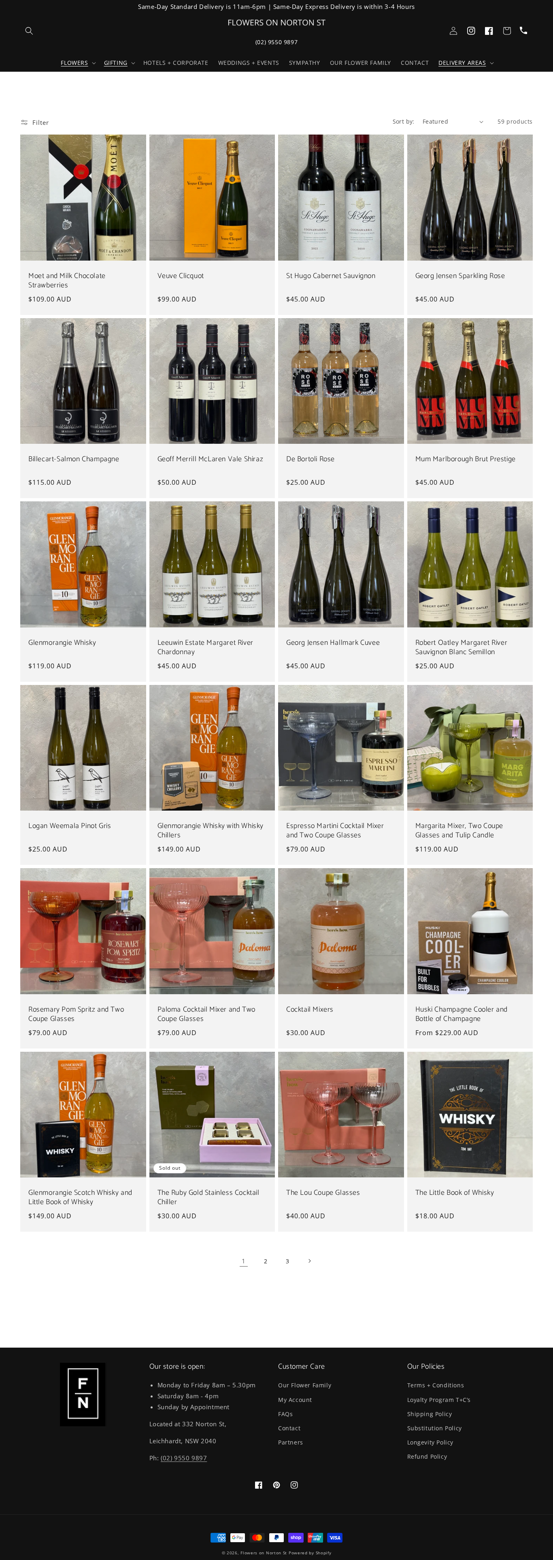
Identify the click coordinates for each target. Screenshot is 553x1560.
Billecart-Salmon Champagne (73, 459)
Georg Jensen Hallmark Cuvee (333, 643)
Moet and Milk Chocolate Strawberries (67, 281)
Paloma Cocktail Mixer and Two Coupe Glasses (206, 1014)
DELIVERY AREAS (462, 62)
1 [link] (244, 1261)
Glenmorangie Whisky (62, 643)
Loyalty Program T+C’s (439, 1400)
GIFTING (116, 62)
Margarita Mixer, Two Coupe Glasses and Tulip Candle (459, 831)
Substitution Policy (434, 1428)
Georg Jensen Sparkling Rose (460, 276)
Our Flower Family (304, 1385)
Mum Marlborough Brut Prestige (465, 459)
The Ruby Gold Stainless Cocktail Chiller (208, 1197)
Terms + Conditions (435, 1385)
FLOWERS (74, 62)
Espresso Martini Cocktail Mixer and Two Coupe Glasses (335, 831)
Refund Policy (427, 1456)
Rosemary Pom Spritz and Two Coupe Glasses (76, 1014)
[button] (77, 62)
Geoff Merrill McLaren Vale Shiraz (210, 459)
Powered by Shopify (310, 1553)
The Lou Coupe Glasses (323, 1193)
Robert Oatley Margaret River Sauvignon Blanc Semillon (461, 647)
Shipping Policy (429, 1414)
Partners (290, 1442)
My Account (295, 1400)
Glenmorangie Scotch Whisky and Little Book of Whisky (80, 1197)
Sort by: (404, 121)
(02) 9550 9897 (276, 42)
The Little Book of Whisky (454, 1193)
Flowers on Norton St (263, 1553)
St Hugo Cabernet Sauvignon (331, 276)
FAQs (285, 1414)
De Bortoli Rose (310, 459)
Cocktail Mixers (310, 1009)
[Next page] (309, 1261)
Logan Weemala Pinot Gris (69, 826)
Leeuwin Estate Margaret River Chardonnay (205, 647)
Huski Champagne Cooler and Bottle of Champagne (461, 1014)
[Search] (29, 31)
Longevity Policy (430, 1442)
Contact (289, 1428)
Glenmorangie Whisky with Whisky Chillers (210, 831)
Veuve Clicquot (180, 276)
